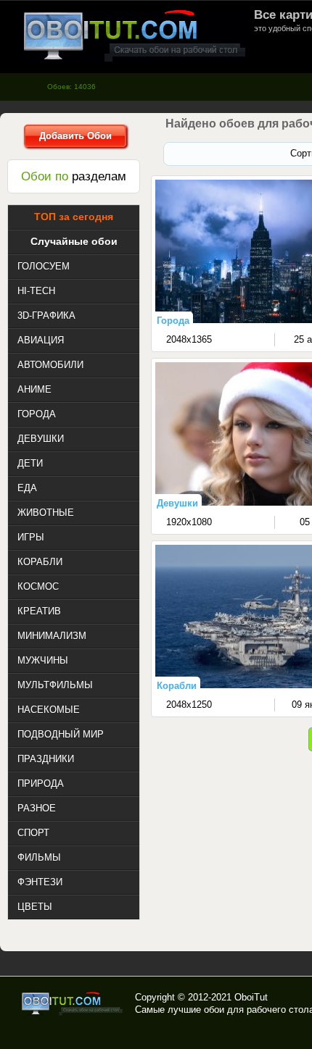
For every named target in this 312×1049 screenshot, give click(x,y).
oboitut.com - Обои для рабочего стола (134, 35)
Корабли (177, 685)
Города (173, 320)
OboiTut (251, 997)
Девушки (177, 503)
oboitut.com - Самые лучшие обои (73, 1003)
